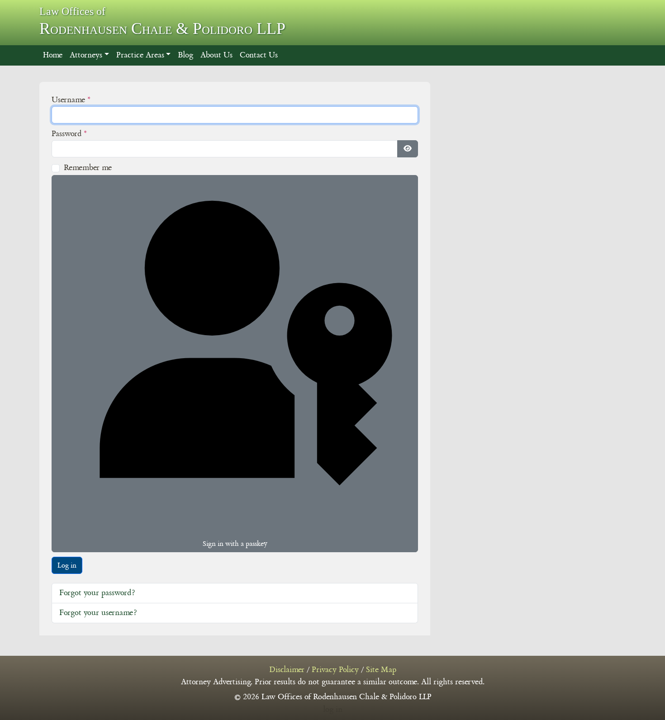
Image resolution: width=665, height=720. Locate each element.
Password (69, 134)
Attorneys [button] (86, 55)
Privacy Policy (335, 670)
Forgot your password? (97, 593)
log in (332, 710)
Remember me (88, 168)
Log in (66, 565)
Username (71, 100)
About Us (216, 55)
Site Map (381, 670)
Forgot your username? (98, 613)
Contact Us (259, 55)
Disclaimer (286, 670)
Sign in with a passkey (235, 543)
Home (52, 55)
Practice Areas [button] (140, 55)
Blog (185, 55)
